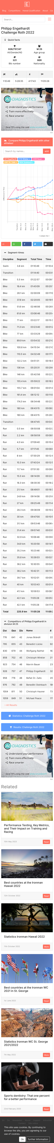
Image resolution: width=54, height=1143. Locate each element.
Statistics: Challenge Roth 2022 (28, 715)
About (45, 10)
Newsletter (17, 1120)
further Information (38, 1139)
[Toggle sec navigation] (49, 19)
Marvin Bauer (33, 664)
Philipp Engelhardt (35, 671)
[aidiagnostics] (27, 109)
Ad (51, 133)
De (8, 1120)
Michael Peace (33, 698)
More (46, 947)
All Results (11, 705)
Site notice (33, 1123)
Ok (22, 1139)
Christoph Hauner (35, 691)
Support (36, 1120)
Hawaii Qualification (31, 10)
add (47, 151)
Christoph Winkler (35, 657)
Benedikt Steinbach (36, 684)
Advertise (47, 1120)
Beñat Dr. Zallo (34, 678)
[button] (6, 244)
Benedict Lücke (34, 644)
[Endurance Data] (27, 4)
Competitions (14, 10)
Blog (4, 10)
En (3, 1120)
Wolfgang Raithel (35, 650)
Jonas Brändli (33, 637)
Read (46, 842)
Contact (22, 1123)
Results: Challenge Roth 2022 (28, 727)
